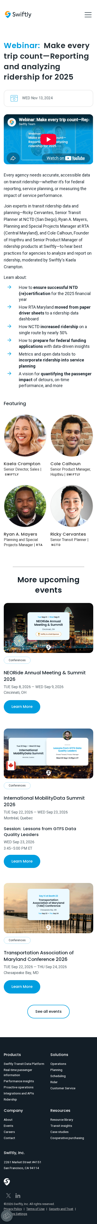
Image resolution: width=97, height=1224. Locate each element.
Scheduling (58, 1076)
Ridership (10, 1099)
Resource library (61, 1119)
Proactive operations (18, 1087)
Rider (54, 1082)
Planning (56, 1070)
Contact (9, 1138)
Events (8, 1126)
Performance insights (19, 1081)
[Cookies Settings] (7, 1216)
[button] (88, 14)
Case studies (59, 1132)
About (8, 1119)
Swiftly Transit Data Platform (24, 1064)
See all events (48, 1011)
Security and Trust (61, 1209)
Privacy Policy (13, 1209)
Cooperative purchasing (67, 1138)
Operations (58, 1064)
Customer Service (62, 1088)
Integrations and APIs (19, 1093)
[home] (18, 14)
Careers (9, 1132)
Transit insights (61, 1126)
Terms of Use (35, 1209)
